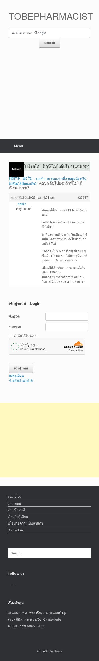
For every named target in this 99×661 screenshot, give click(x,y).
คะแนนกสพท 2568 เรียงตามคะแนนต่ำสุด (37, 612)
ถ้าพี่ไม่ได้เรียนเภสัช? (23, 183)
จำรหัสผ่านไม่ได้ (21, 380)
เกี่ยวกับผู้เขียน (18, 516)
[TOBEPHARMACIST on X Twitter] (13, 583)
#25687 (82, 197)
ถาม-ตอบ (14, 503)
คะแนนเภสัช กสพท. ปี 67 (26, 626)
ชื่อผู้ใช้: (14, 316)
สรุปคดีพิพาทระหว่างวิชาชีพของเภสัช (34, 619)
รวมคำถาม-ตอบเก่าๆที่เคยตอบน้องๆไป (60, 178)
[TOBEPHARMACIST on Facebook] (9, 583)
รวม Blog (14, 496)
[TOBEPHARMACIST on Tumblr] (16, 583)
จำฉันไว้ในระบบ (25, 335)
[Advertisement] (49, 98)
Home (14, 178)
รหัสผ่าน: (15, 327)
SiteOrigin (46, 651)
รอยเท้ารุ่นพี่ (16, 509)
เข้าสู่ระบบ (21, 368)
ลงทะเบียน (16, 375)
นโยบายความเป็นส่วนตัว (25, 523)
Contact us (16, 530)
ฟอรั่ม (27, 178)
